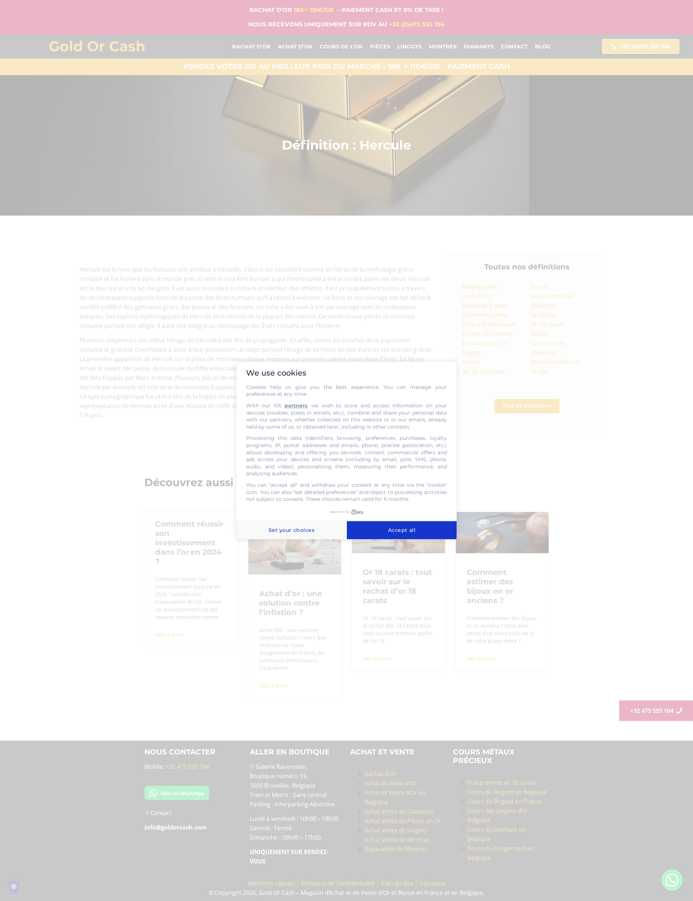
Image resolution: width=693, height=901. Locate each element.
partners (295, 405)
